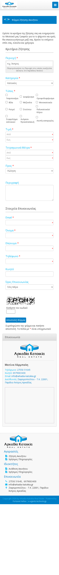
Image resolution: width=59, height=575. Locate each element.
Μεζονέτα (27, 102)
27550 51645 (23, 369)
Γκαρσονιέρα (12, 98)
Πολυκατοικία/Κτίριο (43, 110)
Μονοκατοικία (45, 102)
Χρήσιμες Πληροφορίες (20, 459)
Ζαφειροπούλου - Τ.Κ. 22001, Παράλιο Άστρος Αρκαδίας (26, 381)
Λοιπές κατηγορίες (45, 120)
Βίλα (11, 102)
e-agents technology (37, 501)
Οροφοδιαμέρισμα (45, 98)
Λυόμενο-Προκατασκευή (27, 120)
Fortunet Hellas (19, 501)
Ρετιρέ (12, 109)
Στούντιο (27, 109)
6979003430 (19, 372)
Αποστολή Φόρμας (15, 319)
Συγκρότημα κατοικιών (11, 120)
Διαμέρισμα (28, 96)
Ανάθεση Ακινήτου (18, 468)
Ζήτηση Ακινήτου (17, 456)
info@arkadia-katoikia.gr (23, 376)
